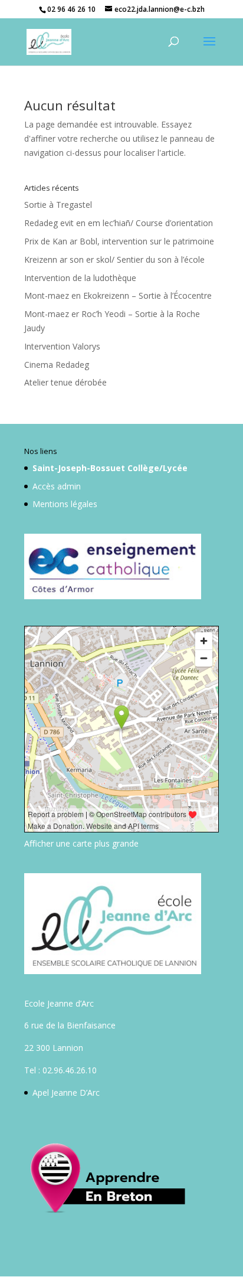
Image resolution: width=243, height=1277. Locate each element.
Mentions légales (64, 504)
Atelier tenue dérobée (65, 382)
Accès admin (56, 486)
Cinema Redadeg (56, 364)
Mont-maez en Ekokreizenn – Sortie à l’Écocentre (118, 295)
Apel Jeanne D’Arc (66, 1092)
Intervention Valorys (62, 346)
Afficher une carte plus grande (81, 843)
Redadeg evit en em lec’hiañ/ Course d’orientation (118, 222)
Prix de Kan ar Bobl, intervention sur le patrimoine (119, 241)
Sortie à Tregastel (58, 204)
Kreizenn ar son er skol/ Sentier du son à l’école (114, 259)
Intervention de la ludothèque (80, 277)
